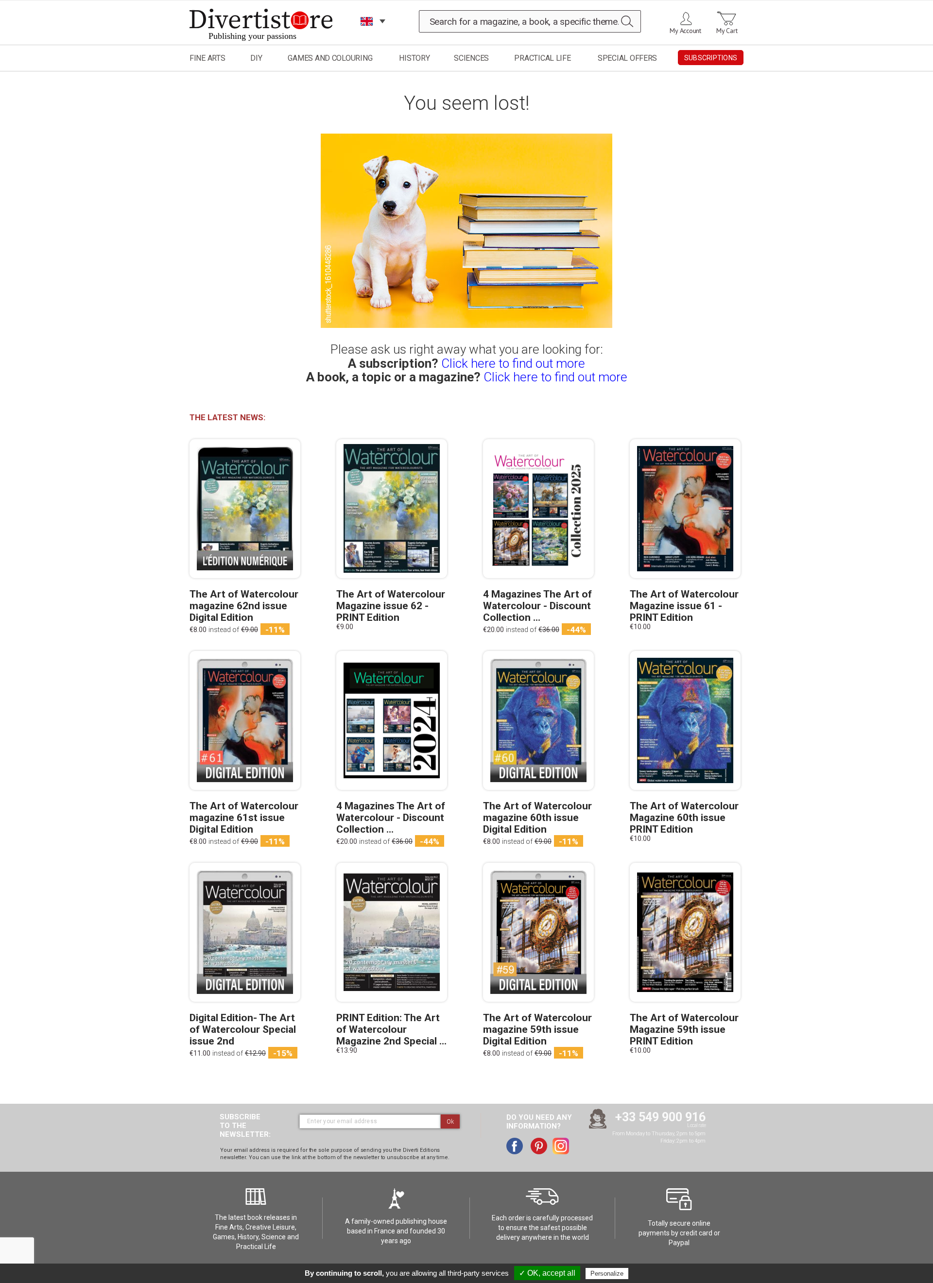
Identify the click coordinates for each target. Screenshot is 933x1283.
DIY (256, 58)
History (414, 58)
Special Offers (627, 58)
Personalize (606, 1273)
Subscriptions (710, 58)
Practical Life (542, 58)
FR (367, 33)
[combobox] (530, 21)
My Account (685, 30)
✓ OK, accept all (547, 1273)
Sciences (471, 58)
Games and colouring (330, 58)
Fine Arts (207, 58)
